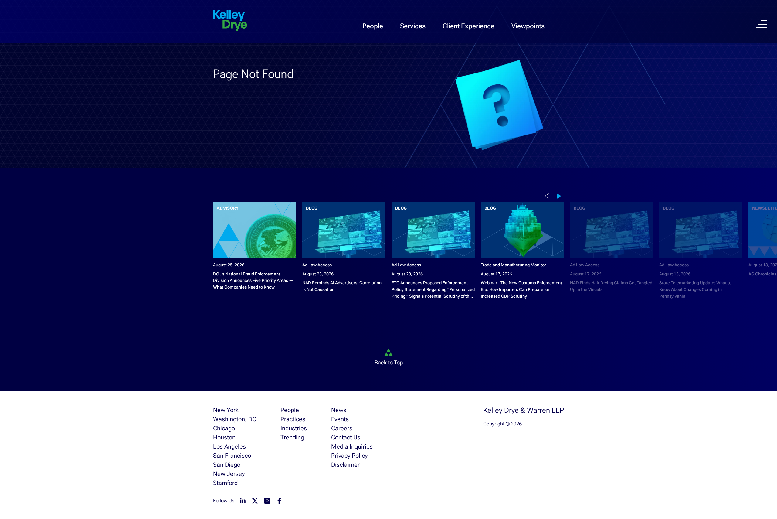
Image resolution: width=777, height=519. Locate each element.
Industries (293, 428)
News (338, 410)
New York (226, 410)
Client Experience (468, 26)
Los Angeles (229, 446)
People (372, 26)
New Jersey (229, 473)
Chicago (224, 428)
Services (413, 26)
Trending (292, 437)
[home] (230, 21)
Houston (224, 437)
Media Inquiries (352, 446)
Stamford (225, 483)
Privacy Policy (349, 455)
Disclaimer (345, 464)
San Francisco (232, 455)
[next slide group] (560, 196)
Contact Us (345, 437)
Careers (341, 428)
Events (340, 419)
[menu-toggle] (762, 24)
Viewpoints (528, 26)
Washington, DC (234, 419)
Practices (292, 419)
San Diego (226, 464)
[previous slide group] (548, 196)
